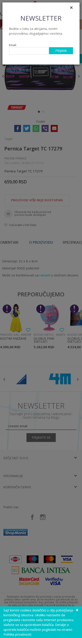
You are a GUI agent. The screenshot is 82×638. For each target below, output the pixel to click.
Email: (13, 45)
